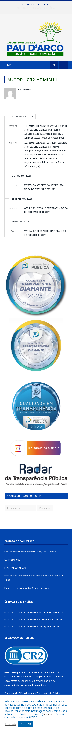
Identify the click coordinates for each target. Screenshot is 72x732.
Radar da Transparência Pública (43, 693)
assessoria (28, 676)
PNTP (19, 693)
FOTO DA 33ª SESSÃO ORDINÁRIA (21, 612)
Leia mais (48, 714)
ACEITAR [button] (26, 724)
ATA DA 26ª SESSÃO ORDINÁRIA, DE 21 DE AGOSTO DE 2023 (45, 232)
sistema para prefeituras (47, 672)
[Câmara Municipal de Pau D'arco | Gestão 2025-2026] (36, 38)
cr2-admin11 (25, 89)
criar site (25, 672)
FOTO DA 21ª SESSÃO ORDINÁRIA (21, 626)
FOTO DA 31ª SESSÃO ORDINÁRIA (35, 8)
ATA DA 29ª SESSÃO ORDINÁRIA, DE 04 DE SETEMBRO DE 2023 (46, 210)
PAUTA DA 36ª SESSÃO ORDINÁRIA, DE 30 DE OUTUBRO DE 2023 (44, 187)
